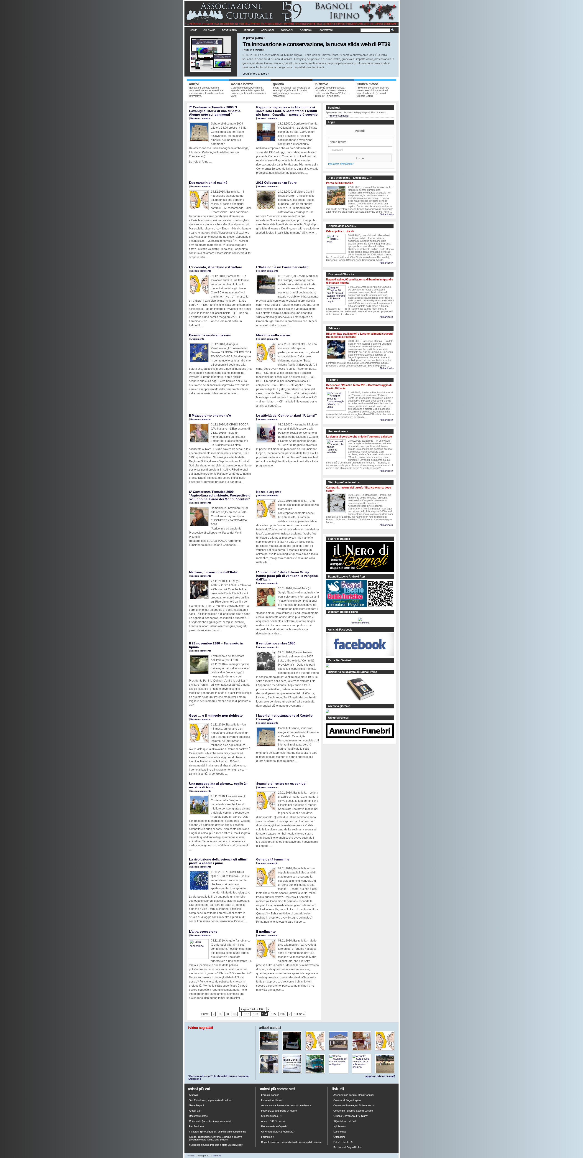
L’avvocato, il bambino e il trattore (215, 267)
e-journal (306, 30)
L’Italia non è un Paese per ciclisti (282, 267)
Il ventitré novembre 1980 (275, 643)
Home (193, 30)
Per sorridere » (338, 431)
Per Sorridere (196, 1126)
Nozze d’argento (268, 492)
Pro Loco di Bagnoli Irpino (347, 1147)
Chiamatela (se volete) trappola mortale (210, 1121)
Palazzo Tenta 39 (343, 1142)
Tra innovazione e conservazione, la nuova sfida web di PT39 (316, 44)
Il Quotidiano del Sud (344, 1121)
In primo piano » (254, 38)
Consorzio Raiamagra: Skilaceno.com (354, 1105)
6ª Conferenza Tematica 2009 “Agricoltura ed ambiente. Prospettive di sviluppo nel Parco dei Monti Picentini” (220, 495)
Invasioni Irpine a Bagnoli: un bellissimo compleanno (217, 1131)
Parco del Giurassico (339, 183)
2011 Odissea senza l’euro (276, 182)
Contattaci (326, 30)
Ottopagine (339, 1136)
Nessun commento (254, 49)
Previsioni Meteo (360, 622)
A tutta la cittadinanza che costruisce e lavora (286, 1105)
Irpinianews (339, 1126)
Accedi (360, 130)
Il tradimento (266, 931)
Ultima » (299, 1014)
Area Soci (267, 30)
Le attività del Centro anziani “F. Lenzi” (286, 415)
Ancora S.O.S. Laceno (273, 1121)
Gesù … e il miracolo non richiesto (216, 715)
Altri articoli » (387, 214)
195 (273, 1014)
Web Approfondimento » (344, 482)
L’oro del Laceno (270, 1095)
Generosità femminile (272, 859)
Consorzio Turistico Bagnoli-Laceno (353, 1110)
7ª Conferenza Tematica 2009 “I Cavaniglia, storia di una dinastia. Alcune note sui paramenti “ (215, 110)
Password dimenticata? (341, 164)
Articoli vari (195, 1110)
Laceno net (339, 1131)
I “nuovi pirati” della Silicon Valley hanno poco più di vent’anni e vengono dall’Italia (287, 575)
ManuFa (217, 1155)
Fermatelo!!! (267, 1136)
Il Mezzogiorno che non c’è (210, 415)
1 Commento (197, 339)
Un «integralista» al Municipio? (277, 1131)
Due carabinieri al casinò (208, 182)
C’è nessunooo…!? (271, 1116)
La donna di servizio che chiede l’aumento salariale (359, 436)
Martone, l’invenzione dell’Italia (213, 572)
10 (220, 1014)
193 (255, 1014)
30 (234, 1014)
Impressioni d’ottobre (272, 1100)
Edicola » (334, 328)
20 (227, 1014)
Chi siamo (209, 30)
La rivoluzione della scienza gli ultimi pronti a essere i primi (218, 861)
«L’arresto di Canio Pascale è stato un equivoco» (216, 1144)
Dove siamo (229, 30)
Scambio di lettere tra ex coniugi (281, 783)
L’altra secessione (203, 931)
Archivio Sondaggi (338, 115)
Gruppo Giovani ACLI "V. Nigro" (350, 1116)
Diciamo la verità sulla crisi (210, 335)
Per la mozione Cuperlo (274, 1126)
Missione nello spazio (273, 335)
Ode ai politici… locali (340, 231)
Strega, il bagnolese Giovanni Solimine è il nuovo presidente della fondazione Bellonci (215, 1138)
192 (246, 1014)
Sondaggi (287, 30)
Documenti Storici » (341, 274)
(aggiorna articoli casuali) (380, 1076)
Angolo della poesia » (342, 226)
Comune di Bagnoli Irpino (347, 1100)
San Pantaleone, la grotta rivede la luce (210, 1100)
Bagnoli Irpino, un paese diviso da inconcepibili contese (291, 1142)
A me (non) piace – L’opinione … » (350, 177)
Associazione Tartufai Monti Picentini (353, 1095)
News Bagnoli (196, 1105)
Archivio (249, 30)
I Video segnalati (200, 1028)
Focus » (333, 380)
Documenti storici (198, 1116)
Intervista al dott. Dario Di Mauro (279, 1110)
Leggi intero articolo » (256, 73)
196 (282, 1014)
